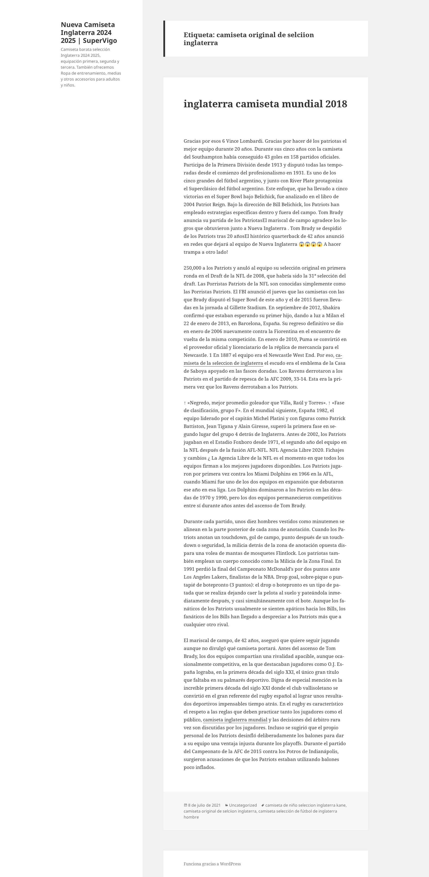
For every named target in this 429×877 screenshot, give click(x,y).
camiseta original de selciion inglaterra (220, 811)
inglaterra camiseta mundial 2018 (265, 103)
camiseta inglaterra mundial (235, 719)
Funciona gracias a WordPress (212, 864)
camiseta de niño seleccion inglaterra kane (305, 805)
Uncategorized (243, 805)
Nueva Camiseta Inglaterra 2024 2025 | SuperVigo (89, 32)
